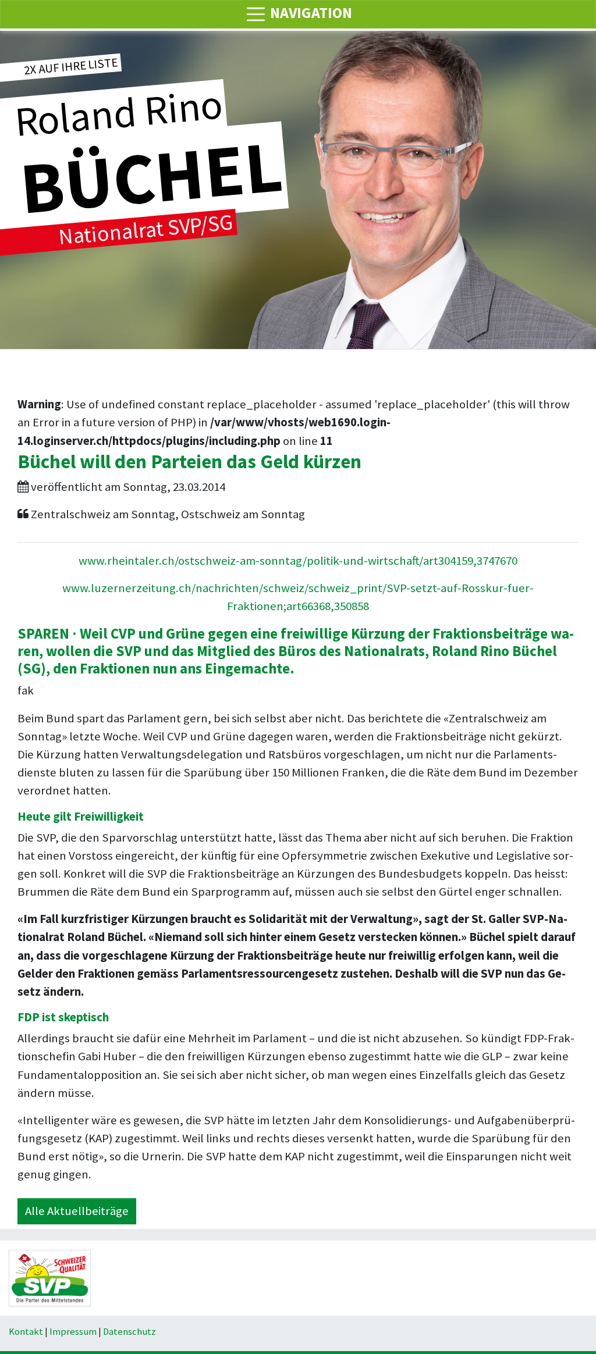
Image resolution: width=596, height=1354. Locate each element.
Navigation (309, 12)
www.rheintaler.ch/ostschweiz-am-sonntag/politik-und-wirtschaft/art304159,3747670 (298, 560)
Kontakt (26, 1332)
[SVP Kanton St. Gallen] (50, 1277)
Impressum (73, 1332)
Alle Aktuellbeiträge (77, 1210)
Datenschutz (129, 1332)
